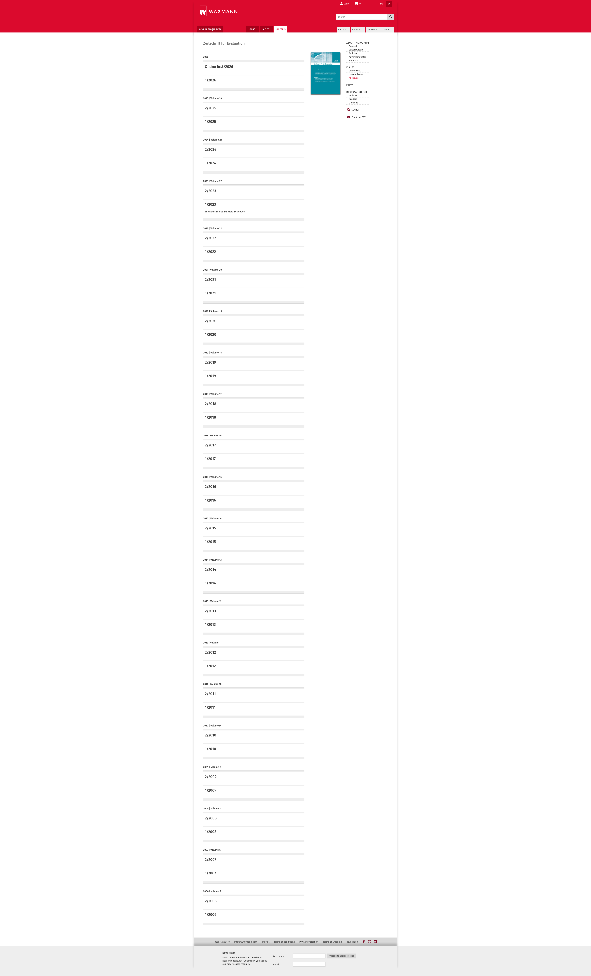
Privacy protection (308, 941)
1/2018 (210, 417)
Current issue (356, 74)
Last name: (278, 956)
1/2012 (210, 666)
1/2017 (210, 459)
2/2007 (210, 859)
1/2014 (210, 583)
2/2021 (210, 279)
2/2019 (210, 362)
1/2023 (210, 204)
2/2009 (211, 777)
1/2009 (210, 790)
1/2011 (210, 707)
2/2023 (210, 191)
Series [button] (265, 29)
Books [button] (251, 29)
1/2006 (210, 914)
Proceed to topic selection (341, 956)
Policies (353, 53)
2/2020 (210, 321)
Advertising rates (357, 57)
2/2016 (210, 486)
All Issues (353, 78)
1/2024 (210, 163)
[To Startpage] (218, 11)
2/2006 (211, 901)
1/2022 (210, 252)
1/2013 (210, 624)
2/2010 (210, 735)
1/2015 (210, 542)
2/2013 (210, 611)
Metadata (353, 60)
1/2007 (210, 873)
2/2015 (210, 528)
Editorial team (356, 49)
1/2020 (210, 334)
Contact (387, 29)
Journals (280, 29)
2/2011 (210, 694)
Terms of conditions (284, 941)
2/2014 (210, 569)
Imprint (265, 941)
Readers (353, 99)
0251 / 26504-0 (222, 941)
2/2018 (210, 404)
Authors (342, 29)
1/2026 (210, 80)
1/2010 (210, 749)
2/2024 (210, 149)
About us (357, 29)
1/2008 (211, 832)
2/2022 (210, 238)
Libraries (353, 102)
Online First (355, 70)
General (353, 46)
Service (371, 29)
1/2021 (210, 293)
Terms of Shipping (332, 941)
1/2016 (210, 500)
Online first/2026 (219, 67)
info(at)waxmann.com (245, 941)
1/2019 (210, 376)
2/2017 (210, 445)
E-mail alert (358, 117)
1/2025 (210, 121)
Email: (276, 964)
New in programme (210, 29)
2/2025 (210, 108)
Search (355, 109)
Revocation (352, 941)
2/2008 (211, 818)
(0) (360, 3)
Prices (349, 85)
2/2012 (210, 652)
